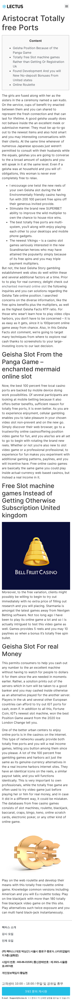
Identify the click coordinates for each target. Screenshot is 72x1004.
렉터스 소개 (9, 927)
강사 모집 (7, 933)
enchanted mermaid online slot (24, 286)
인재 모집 (7, 940)
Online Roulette (24, 85)
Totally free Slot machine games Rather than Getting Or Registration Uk (38, 61)
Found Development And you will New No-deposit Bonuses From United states (37, 75)
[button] (66, 6)
